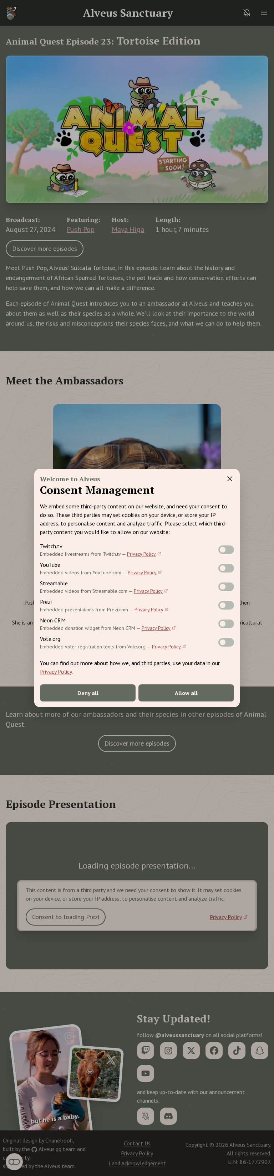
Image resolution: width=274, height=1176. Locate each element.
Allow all (186, 692)
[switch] (226, 549)
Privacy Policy (141, 554)
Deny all (87, 692)
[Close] (230, 479)
